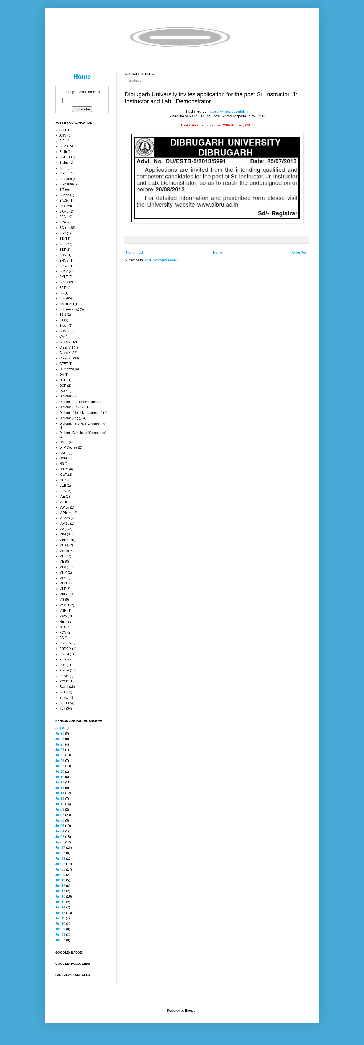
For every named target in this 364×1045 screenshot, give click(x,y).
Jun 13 (60, 913)
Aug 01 (60, 728)
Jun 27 (60, 848)
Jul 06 (59, 820)
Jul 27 (59, 744)
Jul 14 (59, 793)
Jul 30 (59, 733)
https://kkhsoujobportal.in (228, 111)
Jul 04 (59, 831)
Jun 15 (60, 902)
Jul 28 (59, 739)
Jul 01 (59, 842)
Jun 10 (60, 924)
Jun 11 (60, 918)
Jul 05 (59, 826)
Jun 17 (60, 891)
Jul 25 (59, 755)
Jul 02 (59, 837)
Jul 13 (59, 798)
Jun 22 (60, 864)
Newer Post (134, 252)
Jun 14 (60, 907)
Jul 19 (59, 777)
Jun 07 (60, 940)
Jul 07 (59, 815)
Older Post (299, 252)
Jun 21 (60, 869)
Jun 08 (60, 934)
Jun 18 (60, 886)
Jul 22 (59, 766)
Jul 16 (59, 788)
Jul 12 (59, 804)
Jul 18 (59, 782)
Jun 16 (60, 896)
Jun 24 (60, 858)
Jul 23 (59, 761)
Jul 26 (59, 750)
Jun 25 (60, 853)
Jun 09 (60, 929)
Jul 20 (59, 772)
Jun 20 (60, 875)
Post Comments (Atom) (161, 260)
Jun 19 (60, 880)
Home (217, 252)
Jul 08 (59, 809)
